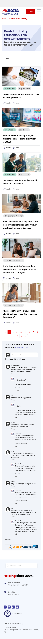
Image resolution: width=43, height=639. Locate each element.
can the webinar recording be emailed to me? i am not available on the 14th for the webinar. (23, 512)
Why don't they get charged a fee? (23, 484)
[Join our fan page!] (5, 607)
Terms (6, 623)
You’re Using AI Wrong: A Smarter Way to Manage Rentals (21, 96)
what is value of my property (21, 398)
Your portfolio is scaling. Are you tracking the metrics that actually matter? (19, 138)
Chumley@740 (15, 365)
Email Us (11, 592)
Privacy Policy (17, 623)
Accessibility (16, 613)
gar (12, 395)
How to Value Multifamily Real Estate (26, 411)
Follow (13, 374)
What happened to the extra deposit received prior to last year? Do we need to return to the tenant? (24, 369)
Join (31, 11)
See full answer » (21, 388)
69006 (13, 422)
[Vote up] (18, 391)
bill (12, 508)
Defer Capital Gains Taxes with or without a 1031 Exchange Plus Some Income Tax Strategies (19, 269)
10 (21, 336)
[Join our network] (13, 607)
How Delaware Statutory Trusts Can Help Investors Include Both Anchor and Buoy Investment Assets (20, 224)
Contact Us (21, 347)
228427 (13, 482)
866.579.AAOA (14, 582)
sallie (12, 451)
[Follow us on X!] (9, 607)
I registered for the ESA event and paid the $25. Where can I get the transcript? (23, 455)
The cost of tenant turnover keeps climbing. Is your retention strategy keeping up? (20, 314)
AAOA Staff (18, 378)
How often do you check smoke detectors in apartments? (22, 426)
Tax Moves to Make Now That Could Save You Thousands (20, 182)
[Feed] (17, 607)
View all (8, 540)
